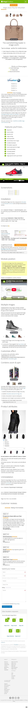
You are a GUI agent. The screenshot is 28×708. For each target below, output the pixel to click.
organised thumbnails (5, 233)
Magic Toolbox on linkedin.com (18, 698)
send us (11, 270)
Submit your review (7, 606)
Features (6, 56)
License (12, 677)
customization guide (12, 358)
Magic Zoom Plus (14, 661)
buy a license (21, 344)
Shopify (5, 688)
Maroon (7, 442)
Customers (6, 663)
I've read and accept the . (11, 603)
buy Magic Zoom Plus (6, 249)
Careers (5, 666)
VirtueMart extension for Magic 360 (14, 393)
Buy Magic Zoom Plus (21, 245)
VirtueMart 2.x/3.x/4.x (8, 203)
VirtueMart (16, 644)
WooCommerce (7, 685)
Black (6, 440)
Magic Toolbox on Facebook (10, 698)
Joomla (5, 693)
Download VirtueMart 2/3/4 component (15, 58)
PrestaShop (6, 690)
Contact (12, 678)
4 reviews (19, 92)
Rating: (3, 587)
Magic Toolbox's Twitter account (16, 698)
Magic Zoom (6, 625)
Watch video (13, 56)
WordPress (6, 686)
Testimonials (6, 664)
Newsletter (6, 669)
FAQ (12, 674)
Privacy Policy (16, 603)
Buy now (14, 5)
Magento (6, 683)
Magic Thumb (14, 625)
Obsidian (7, 444)
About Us (6, 661)
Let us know (8, 483)
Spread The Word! (6, 668)
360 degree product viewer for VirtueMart (10, 114)
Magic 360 (21, 625)
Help (12, 673)
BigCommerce (7, 689)
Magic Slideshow (10, 636)
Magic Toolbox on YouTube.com (13, 698)
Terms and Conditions (19, 700)
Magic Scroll (17, 636)
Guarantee (13, 675)
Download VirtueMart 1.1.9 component (13, 57)
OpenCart (6, 692)
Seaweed (7, 445)
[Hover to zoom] (14, 421)
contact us (3, 642)
